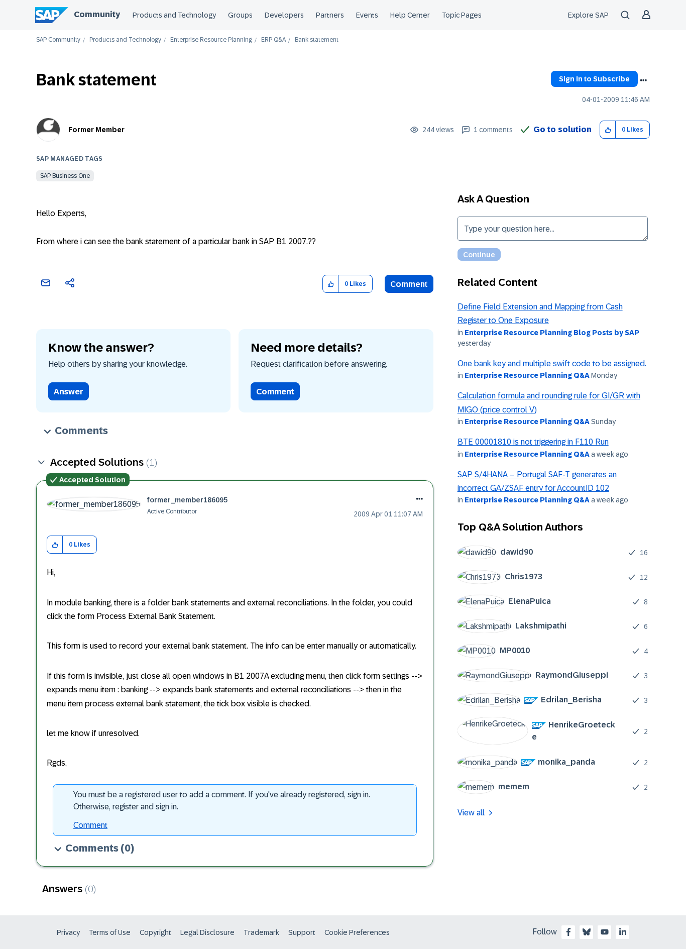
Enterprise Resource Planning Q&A (527, 375)
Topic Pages (462, 15)
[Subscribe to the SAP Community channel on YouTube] (605, 932)
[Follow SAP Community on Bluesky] (587, 932)
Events (367, 15)
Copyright (155, 932)
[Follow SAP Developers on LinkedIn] (623, 932)
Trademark (261, 932)
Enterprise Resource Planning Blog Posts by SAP (552, 333)
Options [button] (643, 80)
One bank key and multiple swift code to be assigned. (552, 363)
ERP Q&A (273, 40)
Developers (284, 15)
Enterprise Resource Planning (211, 40)
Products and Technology (174, 15)
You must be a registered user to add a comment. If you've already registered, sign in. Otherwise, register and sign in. (221, 800)
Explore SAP (588, 15)
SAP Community (58, 40)
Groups (240, 15)
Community (97, 14)
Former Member (96, 130)
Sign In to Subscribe (594, 79)
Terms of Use (110, 932)
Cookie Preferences (357, 932)
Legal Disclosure (207, 932)
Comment (409, 284)
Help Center (410, 15)
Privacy (68, 932)
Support (301, 932)
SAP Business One (65, 175)
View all (471, 812)
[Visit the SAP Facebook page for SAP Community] (568, 932)
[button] (608, 130)
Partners (330, 15)
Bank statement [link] (316, 40)
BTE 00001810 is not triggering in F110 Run (533, 442)
